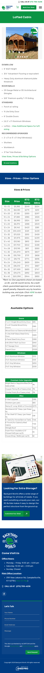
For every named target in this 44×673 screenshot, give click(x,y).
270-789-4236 (36, 2)
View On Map (22, 581)
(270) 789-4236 (23, 586)
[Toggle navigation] (40, 7)
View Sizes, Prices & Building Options (19, 156)
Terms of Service (28, 646)
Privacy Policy (14, 646)
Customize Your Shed (13, 513)
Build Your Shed (28, 7)
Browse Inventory (10, 163)
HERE (31, 292)
